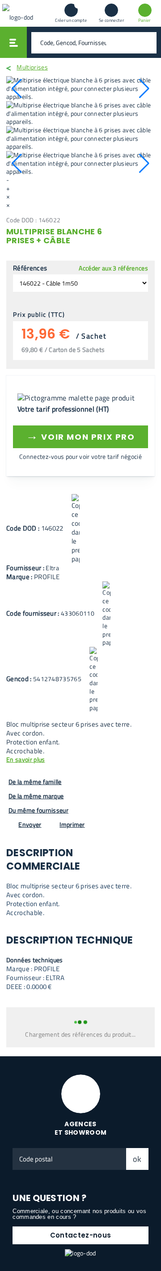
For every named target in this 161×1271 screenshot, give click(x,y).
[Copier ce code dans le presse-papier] (76, 529)
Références (30, 268)
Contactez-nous (80, 1235)
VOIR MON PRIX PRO (80, 435)
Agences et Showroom (81, 1128)
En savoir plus (25, 760)
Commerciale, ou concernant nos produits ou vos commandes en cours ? (79, 1214)
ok (137, 1159)
